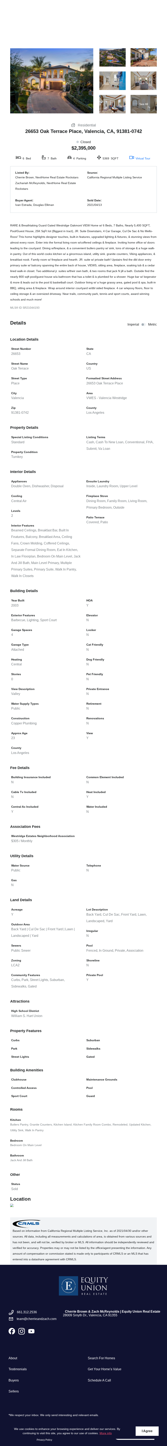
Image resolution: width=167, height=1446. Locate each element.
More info (106, 1433)
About (13, 1358)
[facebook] (12, 1331)
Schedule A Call (99, 1380)
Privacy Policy (44, 1439)
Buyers (14, 1380)
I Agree (147, 1431)
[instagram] (21, 1331)
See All (143, 104)
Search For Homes (101, 1358)
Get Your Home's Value (104, 1369)
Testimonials (18, 1369)
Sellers (14, 1391)
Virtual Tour (143, 158)
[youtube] (31, 1331)
